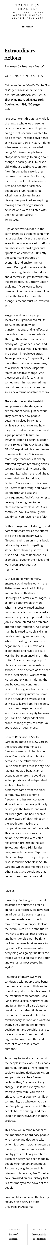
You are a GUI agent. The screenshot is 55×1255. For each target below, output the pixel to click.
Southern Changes (27, 7)
